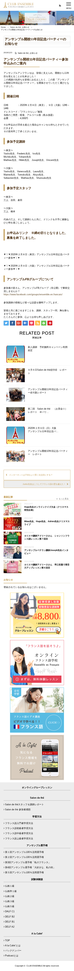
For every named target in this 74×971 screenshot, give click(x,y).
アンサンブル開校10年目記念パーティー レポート (48, 453)
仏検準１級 (11, 891)
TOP (7, 940)
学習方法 (37, 816)
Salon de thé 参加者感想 (18, 809)
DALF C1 (10, 911)
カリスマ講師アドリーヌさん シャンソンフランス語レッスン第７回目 (47, 537)
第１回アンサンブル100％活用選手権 (24, 852)
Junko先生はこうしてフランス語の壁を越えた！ (44, 484)
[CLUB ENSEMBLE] (19, 6)
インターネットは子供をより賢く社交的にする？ (31, 475)
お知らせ (25, 27)
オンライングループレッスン (37, 787)
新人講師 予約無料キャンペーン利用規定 (48, 349)
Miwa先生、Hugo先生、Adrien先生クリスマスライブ (47, 523)
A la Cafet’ (37, 933)
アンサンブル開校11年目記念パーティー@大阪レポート (48, 391)
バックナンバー (13, 950)
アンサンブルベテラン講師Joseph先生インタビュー (46, 552)
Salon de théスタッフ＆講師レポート (24, 804)
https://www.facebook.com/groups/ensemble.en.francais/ (33, 294)
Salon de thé (15, 27)
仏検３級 (9, 901)
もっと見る (64, 499)
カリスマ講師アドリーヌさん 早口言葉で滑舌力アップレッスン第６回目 (47, 566)
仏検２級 (9, 896)
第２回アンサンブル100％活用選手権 (24, 857)
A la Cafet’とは (12, 945)
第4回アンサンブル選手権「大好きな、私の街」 (30, 867)
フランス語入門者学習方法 (19, 823)
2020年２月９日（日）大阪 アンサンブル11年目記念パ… (43, 430)
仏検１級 (9, 886)
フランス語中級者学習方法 (19, 833)
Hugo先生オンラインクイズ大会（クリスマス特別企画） (46, 508)
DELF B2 (10, 916)
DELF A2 (9, 926)
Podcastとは (11, 955)
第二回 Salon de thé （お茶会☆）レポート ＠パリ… (47, 410)
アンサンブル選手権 (37, 845)
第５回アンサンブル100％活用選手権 (24, 872)
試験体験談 (37, 879)
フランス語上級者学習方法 (19, 838)
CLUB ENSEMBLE (34, 966)
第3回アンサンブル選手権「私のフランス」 (28, 862)
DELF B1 (10, 921)
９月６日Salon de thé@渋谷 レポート (47, 371)
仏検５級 (9, 906)
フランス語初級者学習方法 (19, 828)
